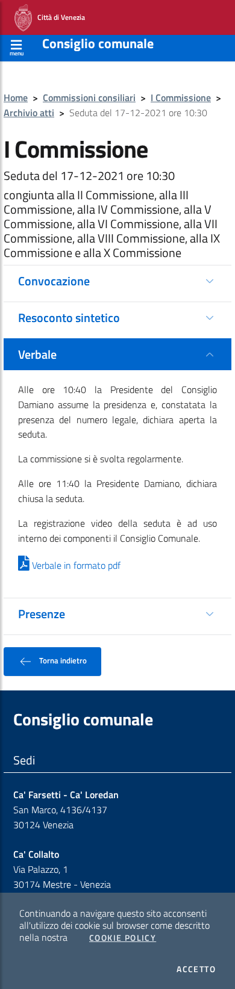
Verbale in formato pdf (75, 565)
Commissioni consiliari (89, 97)
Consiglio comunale (98, 43)
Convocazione (54, 280)
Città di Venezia (58, 16)
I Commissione (181, 97)
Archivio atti (29, 112)
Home (16, 97)
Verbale (37, 354)
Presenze (41, 613)
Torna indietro (62, 661)
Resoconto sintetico (69, 317)
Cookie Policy (122, 938)
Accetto (196, 969)
